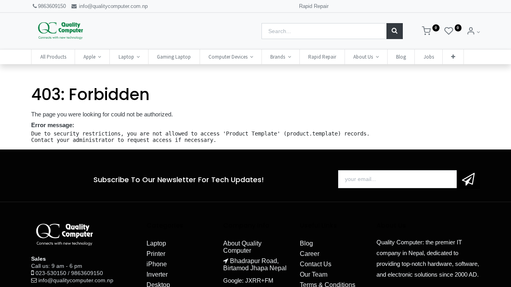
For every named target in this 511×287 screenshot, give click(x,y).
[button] (453, 56)
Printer (156, 253)
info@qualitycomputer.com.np (112, 6)
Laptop (156, 243)
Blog (306, 243)
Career (309, 253)
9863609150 (52, 6)
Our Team (313, 274)
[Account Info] (472, 32)
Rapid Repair (314, 6)
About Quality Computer (242, 247)
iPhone (157, 264)
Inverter (157, 274)
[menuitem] (53, 56)
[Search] (394, 31)
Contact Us (315, 264)
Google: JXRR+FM (248, 280)
